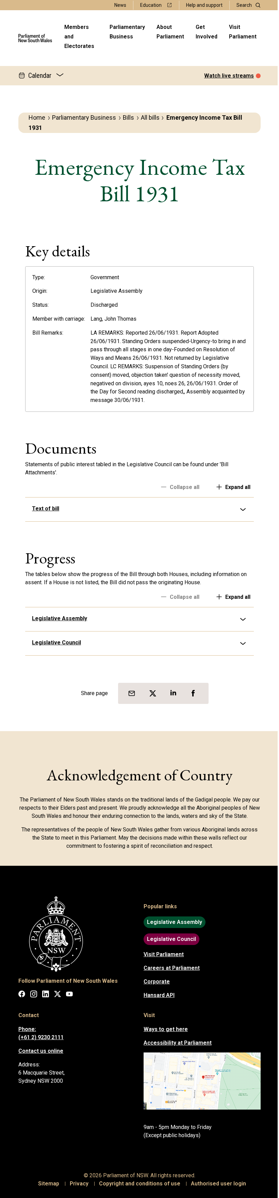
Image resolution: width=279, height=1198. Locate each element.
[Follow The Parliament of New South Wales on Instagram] (31, 995)
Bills (128, 117)
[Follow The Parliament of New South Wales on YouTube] (67, 995)
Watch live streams (229, 75)
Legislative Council (54, 642)
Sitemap (46, 1183)
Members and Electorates (79, 36)
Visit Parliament (243, 32)
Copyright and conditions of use (137, 1183)
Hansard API (156, 995)
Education (151, 5)
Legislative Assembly (57, 618)
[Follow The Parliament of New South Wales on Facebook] (19, 995)
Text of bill (43, 508)
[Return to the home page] (35, 38)
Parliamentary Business (127, 32)
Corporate (154, 981)
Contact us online (38, 1051)
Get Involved (206, 32)
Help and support (204, 5)
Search (244, 5)
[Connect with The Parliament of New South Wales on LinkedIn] (43, 995)
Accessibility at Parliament (175, 1043)
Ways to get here (163, 1029)
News (120, 5)
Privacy (76, 1183)
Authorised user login (216, 1183)
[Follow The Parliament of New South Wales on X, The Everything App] (55, 995)
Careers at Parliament (169, 968)
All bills (150, 117)
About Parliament (170, 32)
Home (37, 117)
